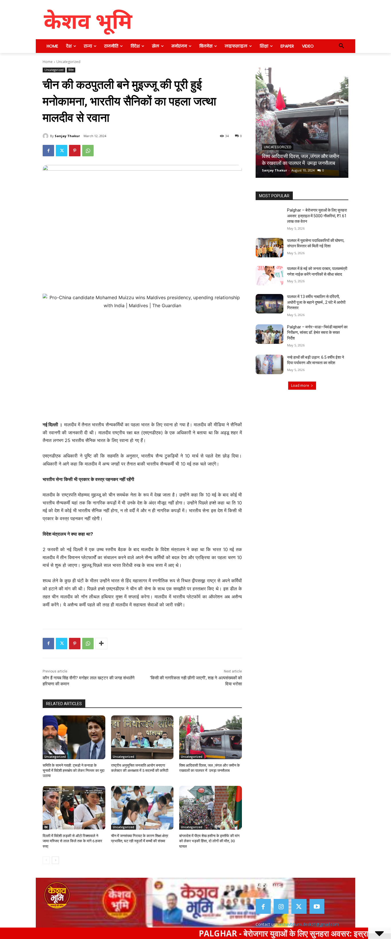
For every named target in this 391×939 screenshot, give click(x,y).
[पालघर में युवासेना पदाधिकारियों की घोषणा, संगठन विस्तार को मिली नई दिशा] (269, 247)
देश (46, 827)
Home (48, 61)
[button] (341, 46)
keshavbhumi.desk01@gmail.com (308, 924)
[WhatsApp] (88, 150)
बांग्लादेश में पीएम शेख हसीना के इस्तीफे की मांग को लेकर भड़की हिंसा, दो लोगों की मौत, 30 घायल (209, 841)
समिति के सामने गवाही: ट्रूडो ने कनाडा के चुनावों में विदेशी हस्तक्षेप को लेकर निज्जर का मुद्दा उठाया (73, 770)
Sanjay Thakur (67, 136)
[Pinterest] (74, 150)
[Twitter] (61, 150)
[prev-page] (46, 860)
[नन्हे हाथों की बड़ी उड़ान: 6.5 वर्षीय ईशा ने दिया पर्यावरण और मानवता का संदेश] (269, 364)
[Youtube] (317, 906)
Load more (300, 385)
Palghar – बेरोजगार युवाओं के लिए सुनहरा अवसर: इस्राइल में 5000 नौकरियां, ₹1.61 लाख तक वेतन (317, 216)
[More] (101, 643)
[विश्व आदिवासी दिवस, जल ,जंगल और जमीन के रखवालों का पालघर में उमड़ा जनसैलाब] (210, 737)
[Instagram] (281, 906)
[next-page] (55, 860)
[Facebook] (48, 150)
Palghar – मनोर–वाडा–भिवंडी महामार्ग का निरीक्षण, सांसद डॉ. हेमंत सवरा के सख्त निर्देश (317, 332)
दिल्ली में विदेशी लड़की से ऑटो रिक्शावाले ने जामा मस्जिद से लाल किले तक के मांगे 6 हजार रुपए (72, 841)
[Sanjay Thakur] (46, 136)
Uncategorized (68, 61)
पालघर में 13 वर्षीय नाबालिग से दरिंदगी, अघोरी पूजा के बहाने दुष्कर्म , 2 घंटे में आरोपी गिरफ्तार (316, 302)
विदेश (71, 70)
